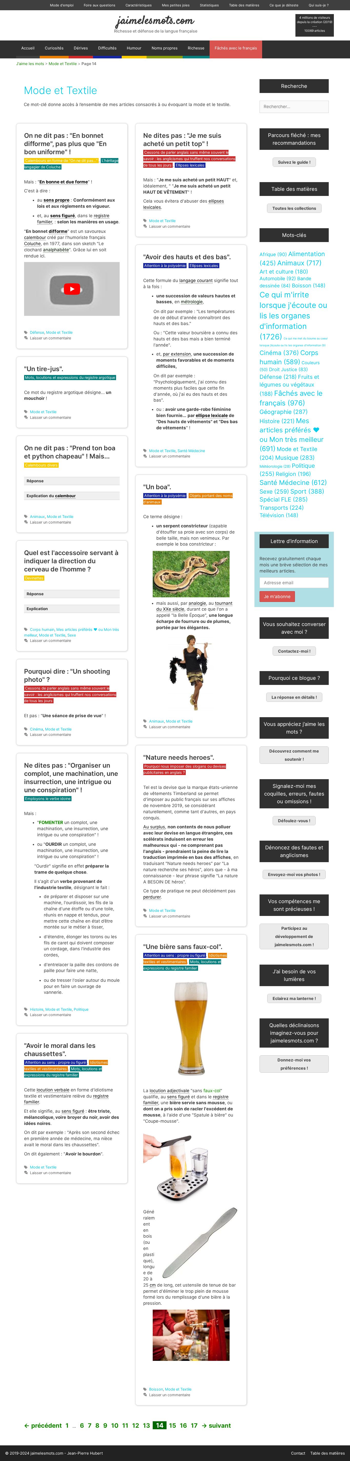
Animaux (37, 516)
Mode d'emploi (62, 5)
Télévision (279, 515)
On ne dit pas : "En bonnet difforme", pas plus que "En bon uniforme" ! (65, 144)
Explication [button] (37, 608)
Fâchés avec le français (236, 48)
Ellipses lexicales (190, 165)
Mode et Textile (63, 63)
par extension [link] (177, 354)
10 (115, 1425)
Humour (134, 48)
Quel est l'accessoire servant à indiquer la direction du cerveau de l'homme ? (71, 561)
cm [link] (153, 1285)
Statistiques (209, 5)
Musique (295, 457)
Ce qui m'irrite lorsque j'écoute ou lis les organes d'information (293, 315)
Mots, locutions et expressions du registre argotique (70, 377)
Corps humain (42, 629)
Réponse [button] (35, 480)
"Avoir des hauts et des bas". (187, 257)
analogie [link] (197, 603)
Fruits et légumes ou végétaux (289, 385)
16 (184, 1425)
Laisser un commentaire (50, 338)
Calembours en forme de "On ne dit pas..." (61, 160)
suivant (216, 1425)
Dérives (81, 48)
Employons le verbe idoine (47, 798)
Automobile (278, 278)
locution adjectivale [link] (169, 1090)
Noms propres (165, 48)
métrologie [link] (192, 301)
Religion (293, 474)
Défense (37, 332)
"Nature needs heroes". (178, 757)
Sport (307, 491)
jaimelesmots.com (156, 21)
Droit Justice (288, 369)
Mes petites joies (176, 5)
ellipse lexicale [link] (212, 415)
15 (173, 1425)
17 (195, 1425)
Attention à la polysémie (165, 265)
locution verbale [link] (53, 1089)
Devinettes (34, 578)
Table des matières (244, 5)
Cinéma (36, 729)
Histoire (36, 1009)
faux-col (211, 1090)
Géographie (284, 411)
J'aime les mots (30, 63)
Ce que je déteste (284, 5)
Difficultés (107, 48)
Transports (282, 507)
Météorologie (275, 466)
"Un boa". (157, 487)
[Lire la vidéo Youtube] (72, 289)
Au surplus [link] (154, 826)
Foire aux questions (99, 5)
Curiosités (54, 48)
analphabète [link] (56, 249)
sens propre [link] (56, 200)
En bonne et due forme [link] (63, 181)
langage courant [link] (196, 280)
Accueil (28, 48)
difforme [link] (58, 231)
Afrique (273, 254)
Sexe (71, 635)
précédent (43, 1425)
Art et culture (284, 271)
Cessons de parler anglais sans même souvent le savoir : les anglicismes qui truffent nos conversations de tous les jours (189, 158)
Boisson (156, 1389)
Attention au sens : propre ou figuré (174, 955)
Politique (81, 1009)
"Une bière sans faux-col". (182, 947)
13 (147, 1425)
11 (126, 1425)
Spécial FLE (284, 499)
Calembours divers (41, 465)
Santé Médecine (191, 450)
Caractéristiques (139, 5)
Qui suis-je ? (319, 5)
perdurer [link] (152, 897)
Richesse (196, 48)
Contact (298, 1453)
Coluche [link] (32, 243)
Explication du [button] (51, 495)
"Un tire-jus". (43, 369)
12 (136, 1425)
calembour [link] (35, 237)
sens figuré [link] (62, 215)
